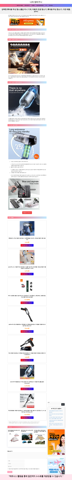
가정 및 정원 (51, 5)
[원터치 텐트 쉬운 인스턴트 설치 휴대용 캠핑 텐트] (27, 443)
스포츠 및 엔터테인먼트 (39, 5)
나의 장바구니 (36, 2)
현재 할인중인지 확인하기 (27, 245)
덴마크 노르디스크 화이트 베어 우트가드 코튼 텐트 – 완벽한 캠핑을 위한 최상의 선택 (56, 425)
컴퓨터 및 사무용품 (20, 5)
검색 (48, 402)
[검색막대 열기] (70, 5)
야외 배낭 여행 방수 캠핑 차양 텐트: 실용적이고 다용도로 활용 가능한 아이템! (40, 431)
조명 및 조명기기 (27, 5)
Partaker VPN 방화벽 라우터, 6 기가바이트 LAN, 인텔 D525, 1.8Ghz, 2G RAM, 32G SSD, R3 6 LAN (24, 421)
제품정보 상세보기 (27, 212)
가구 (46, 5)
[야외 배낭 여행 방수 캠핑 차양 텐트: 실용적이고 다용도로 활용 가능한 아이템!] (40, 444)
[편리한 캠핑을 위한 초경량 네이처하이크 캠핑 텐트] (14, 443)
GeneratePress (41, 478)
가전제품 (33, 5)
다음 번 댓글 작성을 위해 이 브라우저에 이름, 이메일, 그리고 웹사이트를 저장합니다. (23, 468)
